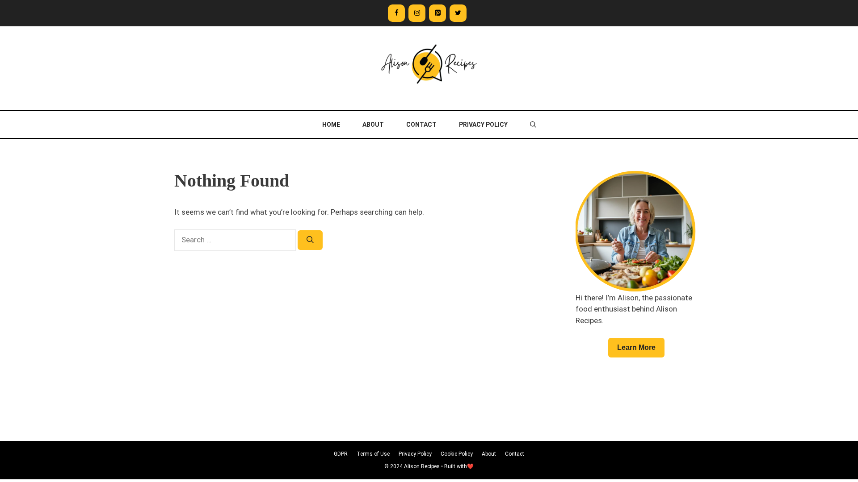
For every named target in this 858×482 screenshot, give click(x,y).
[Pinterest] (437, 13)
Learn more (636, 347)
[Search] (310, 240)
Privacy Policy (483, 124)
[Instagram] (416, 13)
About (373, 124)
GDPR (341, 454)
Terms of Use (373, 454)
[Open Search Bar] (533, 124)
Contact (421, 124)
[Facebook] (396, 13)
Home (331, 124)
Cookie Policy (457, 454)
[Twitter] (458, 13)
